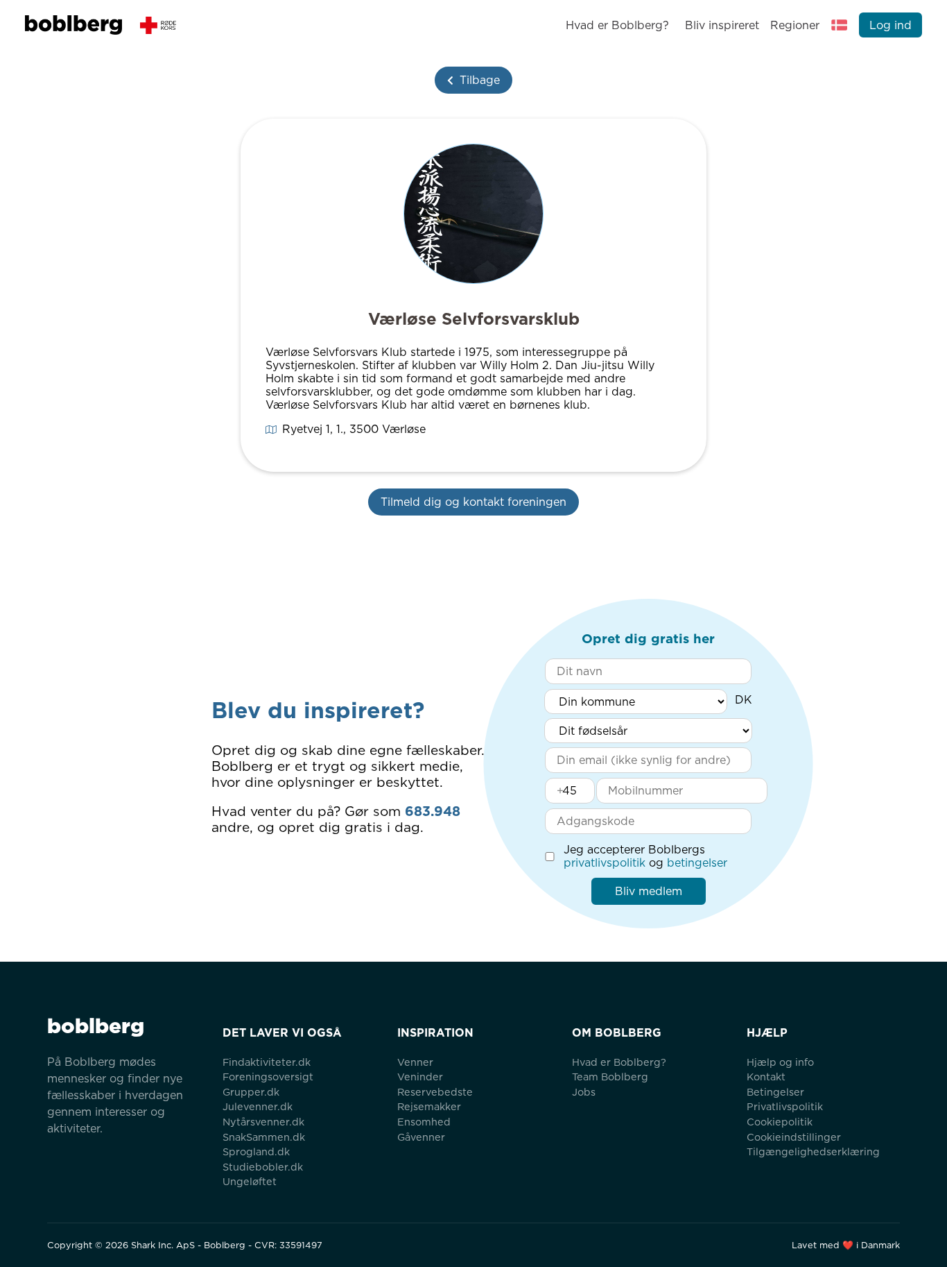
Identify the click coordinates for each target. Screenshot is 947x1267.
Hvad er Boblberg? (617, 25)
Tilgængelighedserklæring (813, 1151)
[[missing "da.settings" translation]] (840, 25)
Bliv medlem (648, 891)
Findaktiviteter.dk (267, 1062)
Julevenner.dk (258, 1106)
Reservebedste (435, 1092)
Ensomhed (424, 1122)
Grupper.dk (251, 1092)
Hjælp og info (780, 1062)
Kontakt (766, 1076)
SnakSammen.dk (264, 1137)
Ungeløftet (250, 1181)
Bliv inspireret (721, 25)
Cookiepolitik (780, 1122)
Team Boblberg (610, 1076)
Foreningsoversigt (268, 1076)
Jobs (584, 1092)
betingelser (697, 862)
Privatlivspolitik (785, 1106)
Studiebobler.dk (263, 1167)
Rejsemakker (429, 1106)
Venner (415, 1062)
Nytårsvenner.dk (263, 1122)
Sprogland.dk (256, 1151)
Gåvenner (421, 1137)
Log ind (890, 25)
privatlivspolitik (604, 862)
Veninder (420, 1076)
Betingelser (775, 1092)
